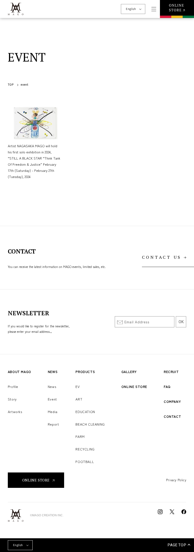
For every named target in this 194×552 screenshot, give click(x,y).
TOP (11, 84)
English (131, 9)
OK (181, 322)
